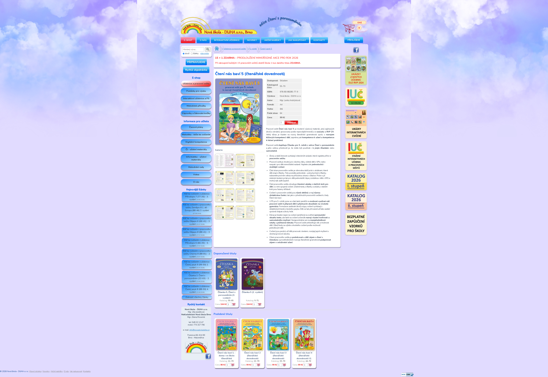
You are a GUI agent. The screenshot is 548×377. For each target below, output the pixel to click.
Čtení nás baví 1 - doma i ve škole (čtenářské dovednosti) (226, 357)
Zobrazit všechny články (197, 297)
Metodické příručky (196, 105)
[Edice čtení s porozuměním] (280, 22)
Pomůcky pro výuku (196, 91)
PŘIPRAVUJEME (196, 62)
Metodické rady (196, 167)
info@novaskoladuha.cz (199, 330)
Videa (196, 174)
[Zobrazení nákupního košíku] (353, 26)
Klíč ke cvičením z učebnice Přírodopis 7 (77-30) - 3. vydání (196, 196)
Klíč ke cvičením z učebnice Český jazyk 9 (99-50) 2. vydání (196, 264)
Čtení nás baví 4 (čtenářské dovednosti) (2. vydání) (304, 357)
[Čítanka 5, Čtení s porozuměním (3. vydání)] (227, 289)
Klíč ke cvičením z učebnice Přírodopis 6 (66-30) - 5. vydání (196, 243)
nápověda (204, 53)
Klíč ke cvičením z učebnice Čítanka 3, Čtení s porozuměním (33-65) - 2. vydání (196, 277)
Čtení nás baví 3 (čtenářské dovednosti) (278, 355)
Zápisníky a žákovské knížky (196, 113)
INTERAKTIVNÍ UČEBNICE (227, 40)
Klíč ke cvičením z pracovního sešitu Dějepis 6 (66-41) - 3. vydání (197, 221)
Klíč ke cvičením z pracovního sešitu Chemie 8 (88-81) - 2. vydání (197, 253)
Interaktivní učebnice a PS (196, 98)
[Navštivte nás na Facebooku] (208, 358)
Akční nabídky (272, 40)
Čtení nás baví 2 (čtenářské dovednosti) (252, 355)
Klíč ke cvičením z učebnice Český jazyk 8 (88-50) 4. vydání (196, 289)
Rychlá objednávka (196, 70)
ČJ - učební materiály (196, 149)
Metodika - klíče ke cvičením (196, 134)
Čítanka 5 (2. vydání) (252, 292)
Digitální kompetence (196, 142)
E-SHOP (188, 40)
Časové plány (196, 127)
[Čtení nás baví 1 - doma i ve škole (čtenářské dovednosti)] (227, 350)
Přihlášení (353, 40)
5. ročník (253, 49)
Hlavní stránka (35, 371)
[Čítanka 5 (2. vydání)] (252, 289)
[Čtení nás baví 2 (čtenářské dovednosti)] (252, 350)
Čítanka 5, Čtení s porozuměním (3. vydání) (226, 295)
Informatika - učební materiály (196, 158)
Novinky (252, 40)
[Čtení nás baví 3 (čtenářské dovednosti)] (278, 350)
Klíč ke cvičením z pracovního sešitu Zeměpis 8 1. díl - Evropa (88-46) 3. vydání (197, 208)
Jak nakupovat (297, 40)
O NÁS (203, 40)
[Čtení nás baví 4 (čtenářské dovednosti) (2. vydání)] (304, 350)
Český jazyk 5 (266, 49)
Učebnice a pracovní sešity (196, 83)
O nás (196, 182)
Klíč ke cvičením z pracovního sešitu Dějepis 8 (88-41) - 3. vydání (197, 232)
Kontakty (319, 40)
